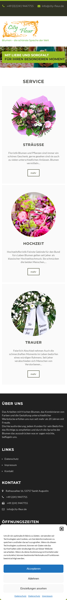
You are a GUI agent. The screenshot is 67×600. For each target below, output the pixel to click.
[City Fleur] (20, 38)
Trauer (33, 342)
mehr (33, 172)
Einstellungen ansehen (33, 588)
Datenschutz (20, 596)
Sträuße (33, 145)
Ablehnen (33, 578)
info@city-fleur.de (53, 6)
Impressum (47, 596)
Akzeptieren (34, 568)
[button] (61, 529)
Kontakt (8, 471)
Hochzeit (33, 243)
